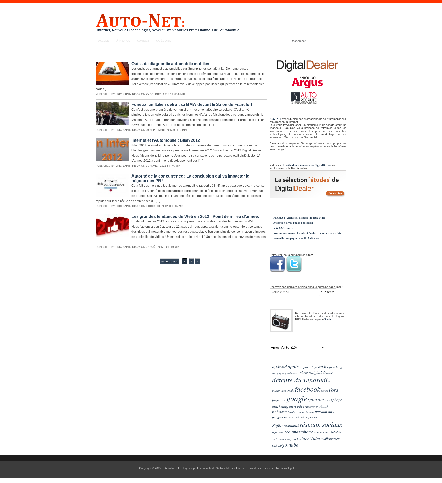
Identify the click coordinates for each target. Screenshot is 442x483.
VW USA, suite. (283, 227)
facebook (307, 388)
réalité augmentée (306, 417)
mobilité (322, 406)
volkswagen (331, 438)
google (296, 398)
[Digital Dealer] (308, 66)
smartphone (302, 432)
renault (289, 416)
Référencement (285, 425)
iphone (336, 399)
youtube (290, 444)
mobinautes (280, 411)
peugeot (277, 417)
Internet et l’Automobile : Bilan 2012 (165, 140)
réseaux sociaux (321, 424)
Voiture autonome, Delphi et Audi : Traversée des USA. (307, 232)
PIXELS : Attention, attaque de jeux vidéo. (299, 217)
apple (293, 366)
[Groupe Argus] (308, 82)
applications (308, 367)
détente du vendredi (300, 379)
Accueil (103, 40)
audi (322, 366)
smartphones (322, 432)
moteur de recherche (301, 412)
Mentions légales (286, 468)
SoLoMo (335, 432)
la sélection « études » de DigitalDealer (307, 165)
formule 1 (279, 400)
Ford (333, 389)
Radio (328, 319)
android (279, 366)
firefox (324, 390)
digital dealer (322, 372)
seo (287, 432)
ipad (327, 400)
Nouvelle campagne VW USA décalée (296, 238)
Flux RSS (340, 40)
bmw (331, 366)
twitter (303, 438)
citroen (305, 372)
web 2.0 (277, 445)
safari (275, 432)
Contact (143, 40)
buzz (339, 367)
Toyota (291, 439)
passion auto (325, 411)
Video (316, 438)
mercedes (296, 406)
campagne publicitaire (285, 373)
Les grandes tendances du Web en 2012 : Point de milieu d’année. (195, 216)
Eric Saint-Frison (128, 94)
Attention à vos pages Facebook (293, 222)
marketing (280, 406)
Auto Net (275, 118)
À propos (123, 40)
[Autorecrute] (308, 98)
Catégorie (163, 40)
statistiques (279, 439)
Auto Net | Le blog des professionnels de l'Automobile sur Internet (205, 468)
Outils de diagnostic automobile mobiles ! (171, 64)
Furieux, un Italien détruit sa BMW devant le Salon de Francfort (191, 104)
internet (316, 399)
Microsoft (310, 406)
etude (290, 390)
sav (281, 432)
